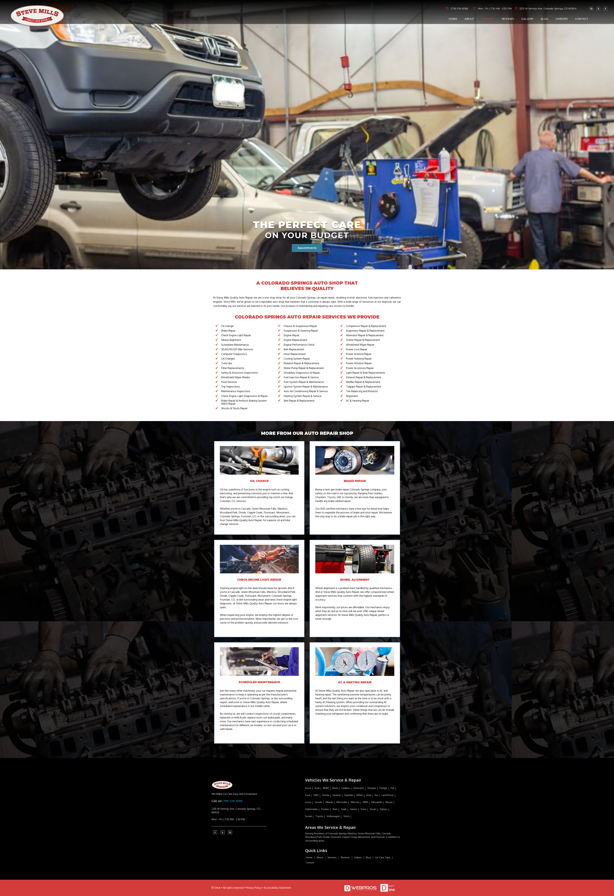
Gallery (527, 18)
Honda (325, 795)
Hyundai (348, 795)
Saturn (353, 809)
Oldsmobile (311, 809)
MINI (365, 802)
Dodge (383, 788)
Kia (376, 795)
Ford (307, 795)
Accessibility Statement (277, 887)
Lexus (308, 802)
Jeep (368, 795)
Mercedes (341, 802)
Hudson (337, 795)
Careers (562, 18)
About (469, 18)
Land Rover (388, 795)
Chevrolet (358, 788)
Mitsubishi (376, 802)
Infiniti (359, 795)
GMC (316, 795)
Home (453, 18)
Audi (317, 788)
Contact (581, 18)
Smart (373, 809)
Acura (308, 788)
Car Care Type (382, 857)
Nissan (389, 802)
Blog (544, 18)
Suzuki (308, 816)
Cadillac (345, 788)
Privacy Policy (253, 887)
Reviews (508, 18)
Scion (363, 809)
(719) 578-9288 (459, 8)
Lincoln (318, 802)
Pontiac (325, 809)
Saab (343, 809)
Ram (335, 809)
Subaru (383, 809)
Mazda (329, 802)
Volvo (346, 816)
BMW (326, 788)
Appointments (307, 247)
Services (488, 18)
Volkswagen (333, 816)
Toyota (319, 816)
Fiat (392, 788)
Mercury (355, 802)
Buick (335, 788)
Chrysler (371, 788)
